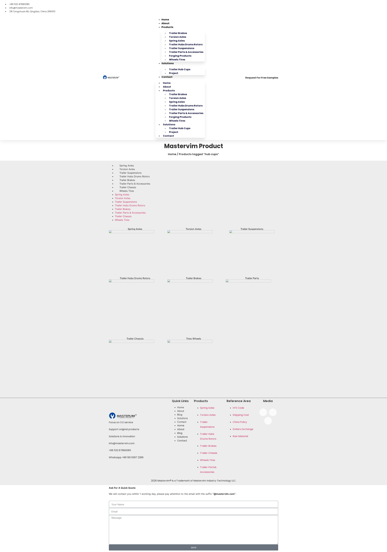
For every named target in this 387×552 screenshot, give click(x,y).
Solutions (167, 63)
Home (165, 19)
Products (167, 27)
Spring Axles (126, 165)
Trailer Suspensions (130, 172)
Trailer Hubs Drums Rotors (134, 176)
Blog (179, 414)
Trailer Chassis (127, 187)
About (165, 23)
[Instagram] (263, 412)
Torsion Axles (127, 169)
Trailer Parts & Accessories (134, 183)
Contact (166, 77)
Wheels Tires (177, 59)
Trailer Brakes (127, 180)
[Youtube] (273, 412)
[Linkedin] (268, 421)
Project (173, 73)
